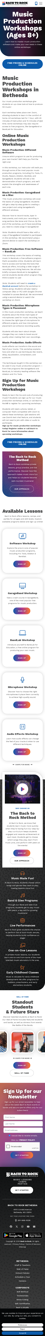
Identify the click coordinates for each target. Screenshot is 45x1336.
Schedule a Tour (22, 1277)
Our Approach (21, 489)
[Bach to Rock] (15, 3)
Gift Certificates (22, 1303)
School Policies (23, 1273)
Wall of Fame (21, 1073)
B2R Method (22, 1292)
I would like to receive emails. (23, 1136)
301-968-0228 (24, 1220)
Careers (22, 1281)
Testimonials (22, 1296)
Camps (23, 1182)
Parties (22, 1184)
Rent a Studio (22, 1307)
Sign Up (22, 564)
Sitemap (22, 1247)
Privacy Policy (18, 1244)
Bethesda (22, 1261)
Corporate (22, 1287)
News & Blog (22, 1300)
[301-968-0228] (36, 3)
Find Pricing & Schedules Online (23, 64)
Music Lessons (22, 1180)
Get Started (21, 1190)
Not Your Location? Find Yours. (22, 1216)
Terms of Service (33, 1244)
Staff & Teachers (22, 1265)
